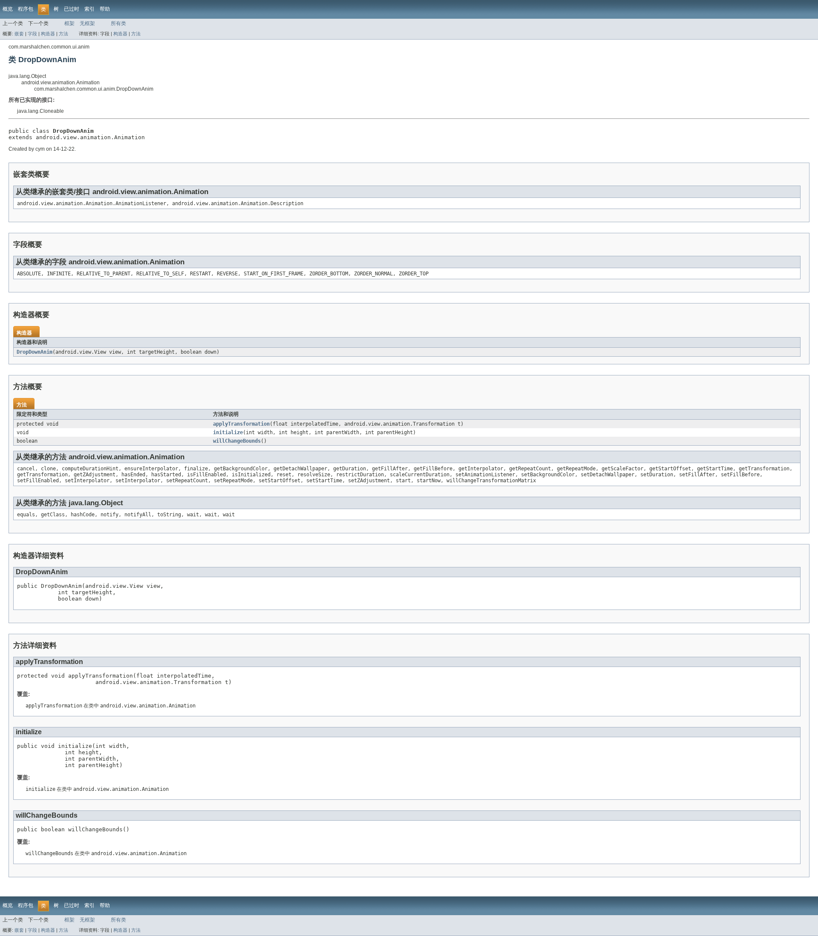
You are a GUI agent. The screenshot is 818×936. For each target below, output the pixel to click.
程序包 (25, 9)
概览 (8, 9)
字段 (32, 33)
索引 (89, 9)
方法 (63, 33)
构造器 (48, 33)
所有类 (118, 23)
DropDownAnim (34, 352)
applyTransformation (241, 424)
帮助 (105, 9)
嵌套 (19, 33)
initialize (228, 432)
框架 (69, 23)
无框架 (87, 23)
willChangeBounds (237, 441)
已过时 (71, 9)
